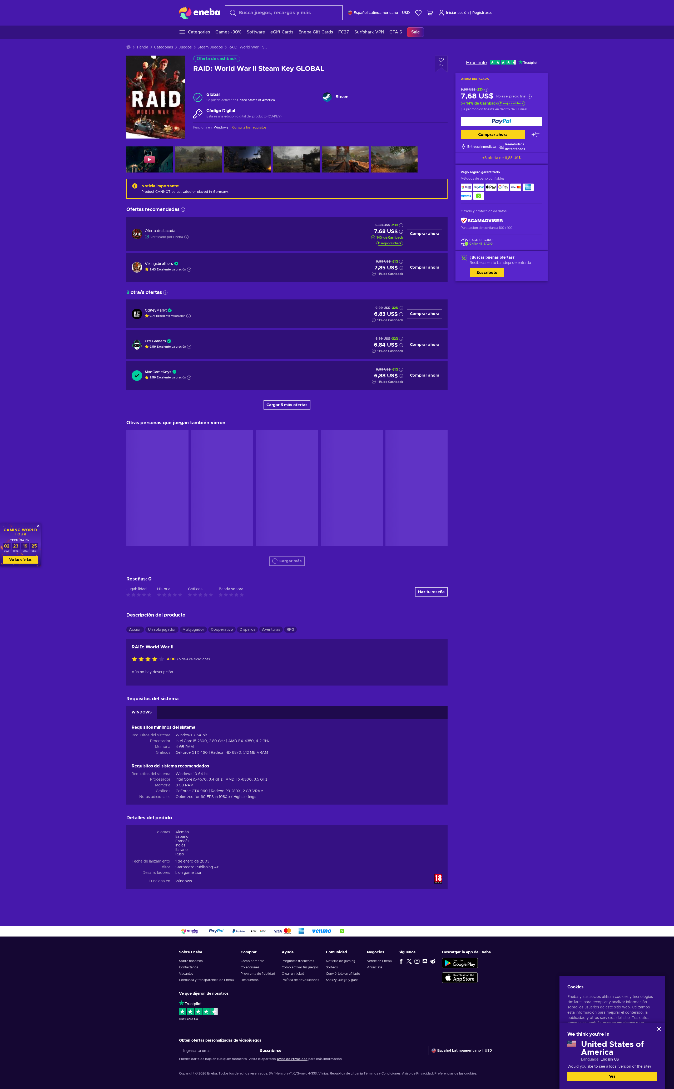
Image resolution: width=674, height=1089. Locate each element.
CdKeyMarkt (156, 310)
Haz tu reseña (431, 592)
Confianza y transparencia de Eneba (206, 980)
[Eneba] (199, 12)
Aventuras (271, 630)
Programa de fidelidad (258, 973)
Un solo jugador (162, 630)
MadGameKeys (158, 372)
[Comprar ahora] (501, 121)
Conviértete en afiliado (343, 973)
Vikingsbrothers (159, 264)
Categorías (163, 47)
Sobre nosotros (191, 961)
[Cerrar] (659, 1029)
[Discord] (425, 961)
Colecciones (250, 967)
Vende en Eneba (379, 961)
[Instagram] (417, 961)
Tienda (142, 47)
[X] (409, 961)
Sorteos (332, 967)
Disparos (247, 630)
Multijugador (193, 630)
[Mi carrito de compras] (430, 12)
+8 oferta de (501, 158)
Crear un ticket (293, 973)
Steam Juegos (210, 47)
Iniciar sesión (457, 13)
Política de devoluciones (300, 980)
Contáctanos (188, 967)
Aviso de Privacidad (292, 1059)
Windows (183, 881)
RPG (290, 630)
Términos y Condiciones (382, 1073)
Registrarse (482, 13)
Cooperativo (222, 630)
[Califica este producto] (149, 659)
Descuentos (250, 980)
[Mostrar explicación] (189, 270)
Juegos (185, 47)
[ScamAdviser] (482, 220)
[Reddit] (432, 961)
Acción (135, 630)
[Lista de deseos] (418, 12)
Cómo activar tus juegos (300, 967)
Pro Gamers (155, 341)
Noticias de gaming (340, 961)
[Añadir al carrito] (535, 134)
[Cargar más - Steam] (327, 97)
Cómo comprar (252, 961)
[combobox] (284, 13)
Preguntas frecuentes (298, 961)
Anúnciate (374, 967)
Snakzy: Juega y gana (342, 980)
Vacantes (186, 973)
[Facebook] (401, 961)
